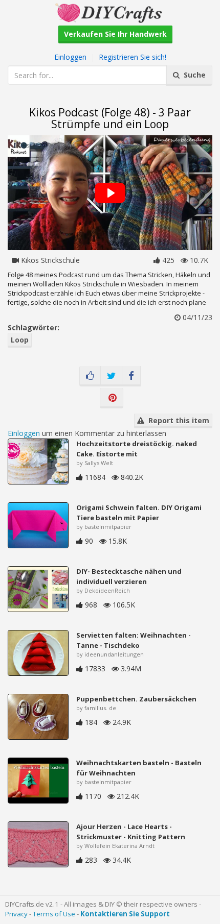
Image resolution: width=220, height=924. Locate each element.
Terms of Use (54, 913)
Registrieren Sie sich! (132, 57)
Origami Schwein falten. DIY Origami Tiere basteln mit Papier (139, 512)
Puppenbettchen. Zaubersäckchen (136, 698)
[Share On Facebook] (131, 376)
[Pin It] (111, 398)
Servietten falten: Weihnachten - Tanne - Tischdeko (133, 640)
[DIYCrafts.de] (110, 12)
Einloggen (70, 57)
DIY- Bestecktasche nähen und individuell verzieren (129, 576)
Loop (20, 340)
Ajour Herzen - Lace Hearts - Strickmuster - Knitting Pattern (130, 831)
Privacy (16, 913)
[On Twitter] (111, 376)
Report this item (176, 420)
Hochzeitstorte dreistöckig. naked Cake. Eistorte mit (136, 448)
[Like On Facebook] (90, 376)
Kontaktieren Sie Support (125, 913)
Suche (193, 75)
